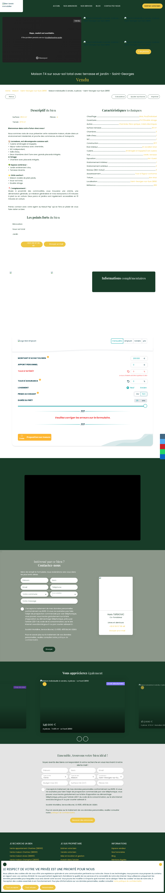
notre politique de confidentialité (127, 881)
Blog (113, 856)
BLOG (98, 6)
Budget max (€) (50, 783)
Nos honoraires (118, 852)
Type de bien (75, 775)
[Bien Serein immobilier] (11, 6)
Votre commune (30, 594)
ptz (144, 341)
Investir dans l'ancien (70, 860)
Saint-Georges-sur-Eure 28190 (34, 91)
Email (25, 587)
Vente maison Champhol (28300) (24, 860)
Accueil (56, 6)
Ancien (143, 387)
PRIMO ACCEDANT (27, 394)
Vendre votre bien (68, 852)
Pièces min (103, 783)
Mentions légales (119, 860)
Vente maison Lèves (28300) (22, 856)
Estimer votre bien (68, 848)
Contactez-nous (112, 6)
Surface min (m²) (78, 783)
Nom (54, 580)
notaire (137, 341)
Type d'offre (47, 775)
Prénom (26, 580)
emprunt (128, 341)
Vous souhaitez (56, 593)
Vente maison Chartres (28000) (24, 852)
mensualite (117, 341)
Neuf (132, 387)
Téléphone (56, 587)
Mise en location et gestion (72, 856)
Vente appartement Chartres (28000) (26, 848)
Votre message (29, 601)
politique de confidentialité (63, 812)
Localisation (102, 775)
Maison (15, 91)
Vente (7, 91)
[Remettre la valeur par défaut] (128, 372)
